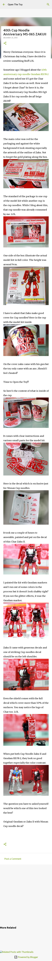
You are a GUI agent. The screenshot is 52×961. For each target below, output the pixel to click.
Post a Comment (12, 859)
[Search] (48, 4)
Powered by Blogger (27, 957)
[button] (5, 43)
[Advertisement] (26, 895)
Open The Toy (15, 4)
